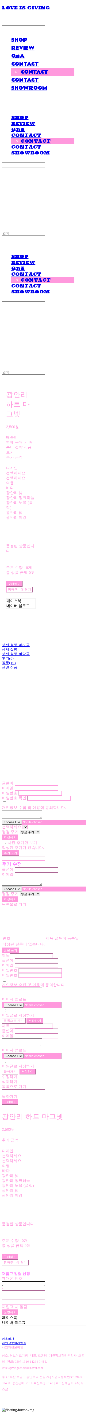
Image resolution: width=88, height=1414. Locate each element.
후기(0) (8, 658)
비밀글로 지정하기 (18, 1015)
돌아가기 (10, 1071)
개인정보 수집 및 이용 (21, 808)
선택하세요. (16, 473)
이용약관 (8, 1339)
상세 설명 (10, 649)
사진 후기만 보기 (22, 843)
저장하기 (10, 837)
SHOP (19, 40)
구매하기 (10, 1102)
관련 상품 (10, 667)
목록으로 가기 (14, 1020)
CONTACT (25, 64)
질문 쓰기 (10, 950)
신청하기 (10, 1312)
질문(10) (9, 663)
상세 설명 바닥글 (16, 654)
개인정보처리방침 (14, 1343)
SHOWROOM (29, 88)
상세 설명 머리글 (16, 645)
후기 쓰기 (10, 853)
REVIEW (22, 48)
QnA (18, 56)
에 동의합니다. (34, 808)
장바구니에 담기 (15, 1262)
